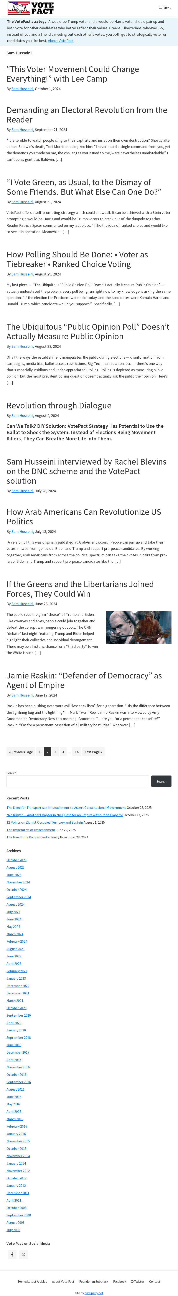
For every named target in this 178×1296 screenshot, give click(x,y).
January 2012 (16, 1185)
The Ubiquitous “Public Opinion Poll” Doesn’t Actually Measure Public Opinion (88, 331)
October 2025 (16, 860)
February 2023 (17, 971)
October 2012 (16, 1178)
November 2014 (18, 1156)
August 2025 (16, 867)
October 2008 (16, 1207)
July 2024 (13, 912)
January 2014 (16, 1163)
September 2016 (19, 1082)
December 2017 (18, 1052)
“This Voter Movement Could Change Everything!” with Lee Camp (73, 74)
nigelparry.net (94, 1293)
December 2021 (18, 993)
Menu (167, 7)
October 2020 (16, 1008)
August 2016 (16, 1089)
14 (78, 751)
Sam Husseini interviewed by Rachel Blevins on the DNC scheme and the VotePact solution (86, 471)
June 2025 (14, 875)
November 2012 (18, 1170)
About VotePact (61, 40)
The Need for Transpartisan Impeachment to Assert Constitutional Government (66, 807)
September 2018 (19, 1037)
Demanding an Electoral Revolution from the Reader (87, 114)
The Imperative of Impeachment (31, 830)
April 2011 (14, 1200)
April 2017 (14, 1060)
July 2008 (13, 1230)
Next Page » (93, 752)
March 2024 (15, 934)
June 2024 (14, 919)
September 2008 (19, 1215)
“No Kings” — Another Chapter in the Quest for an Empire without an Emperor (65, 815)
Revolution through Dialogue (59, 405)
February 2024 (17, 941)
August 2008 (16, 1222)
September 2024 (19, 897)
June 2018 (14, 1045)
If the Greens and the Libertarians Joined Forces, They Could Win (80, 589)
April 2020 (14, 1023)
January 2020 (16, 1030)
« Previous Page (21, 752)
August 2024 (16, 904)
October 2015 (16, 1148)
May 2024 (13, 926)
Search (11, 773)
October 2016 (16, 1074)
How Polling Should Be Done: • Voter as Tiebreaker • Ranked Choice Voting (77, 259)
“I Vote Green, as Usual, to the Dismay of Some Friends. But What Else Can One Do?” (84, 187)
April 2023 (14, 963)
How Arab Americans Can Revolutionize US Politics (84, 516)
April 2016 (14, 1111)
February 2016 (17, 1126)
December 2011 (18, 1193)
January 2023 (16, 978)
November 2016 (18, 1067)
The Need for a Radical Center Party (33, 837)
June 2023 (14, 956)
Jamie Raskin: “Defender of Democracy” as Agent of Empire (84, 680)
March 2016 (15, 1119)
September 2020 (19, 1015)
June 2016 (14, 1097)
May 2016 (13, 1104)
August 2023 (16, 949)
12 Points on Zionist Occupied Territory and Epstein (45, 822)
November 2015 (18, 1141)
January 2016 (16, 1133)
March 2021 (15, 1000)
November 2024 (18, 882)
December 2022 (18, 986)
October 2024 (16, 889)
